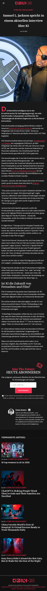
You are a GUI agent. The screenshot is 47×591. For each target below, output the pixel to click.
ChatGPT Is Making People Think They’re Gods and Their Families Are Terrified (20, 493)
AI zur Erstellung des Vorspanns (24, 171)
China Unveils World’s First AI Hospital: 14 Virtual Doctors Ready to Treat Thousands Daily (20, 527)
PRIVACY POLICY (19, 587)
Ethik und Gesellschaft (23, 10)
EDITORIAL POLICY (30, 589)
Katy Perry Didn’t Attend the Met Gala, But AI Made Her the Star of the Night (21, 559)
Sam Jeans (21, 410)
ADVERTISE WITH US (7, 587)
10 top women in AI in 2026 (15, 462)
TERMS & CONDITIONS (32, 587)
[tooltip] (29, 410)
